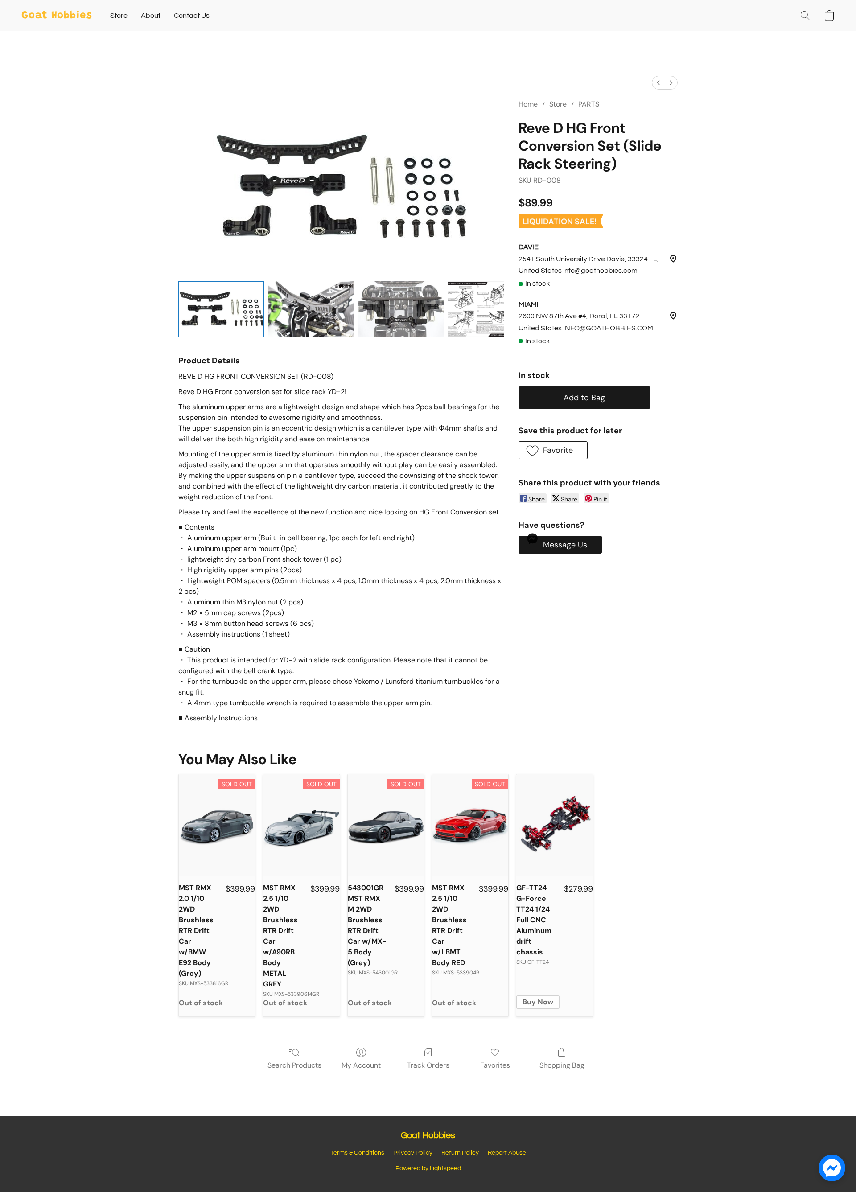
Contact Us (192, 15)
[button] (56, 15)
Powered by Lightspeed (428, 1168)
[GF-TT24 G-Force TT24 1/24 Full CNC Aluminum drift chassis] (554, 825)
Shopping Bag (561, 1065)
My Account (361, 1065)
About (150, 15)
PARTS (588, 104)
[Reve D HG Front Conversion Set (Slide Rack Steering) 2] (401, 309)
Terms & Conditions (357, 1153)
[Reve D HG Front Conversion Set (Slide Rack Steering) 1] (311, 309)
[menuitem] (658, 82)
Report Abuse (507, 1153)
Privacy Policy (412, 1153)
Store (119, 15)
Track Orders (428, 1065)
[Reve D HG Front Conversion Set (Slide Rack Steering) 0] (221, 309)
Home (528, 104)
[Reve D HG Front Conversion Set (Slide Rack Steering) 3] (476, 309)
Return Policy (460, 1153)
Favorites (495, 1065)
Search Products (294, 1065)
